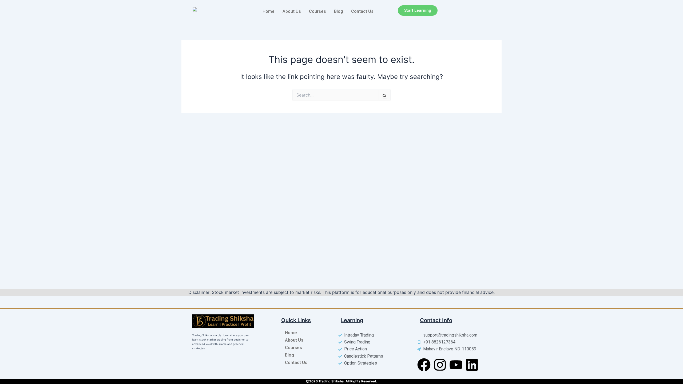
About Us (292, 11)
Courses (317, 11)
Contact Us (362, 11)
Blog (338, 11)
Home (269, 11)
